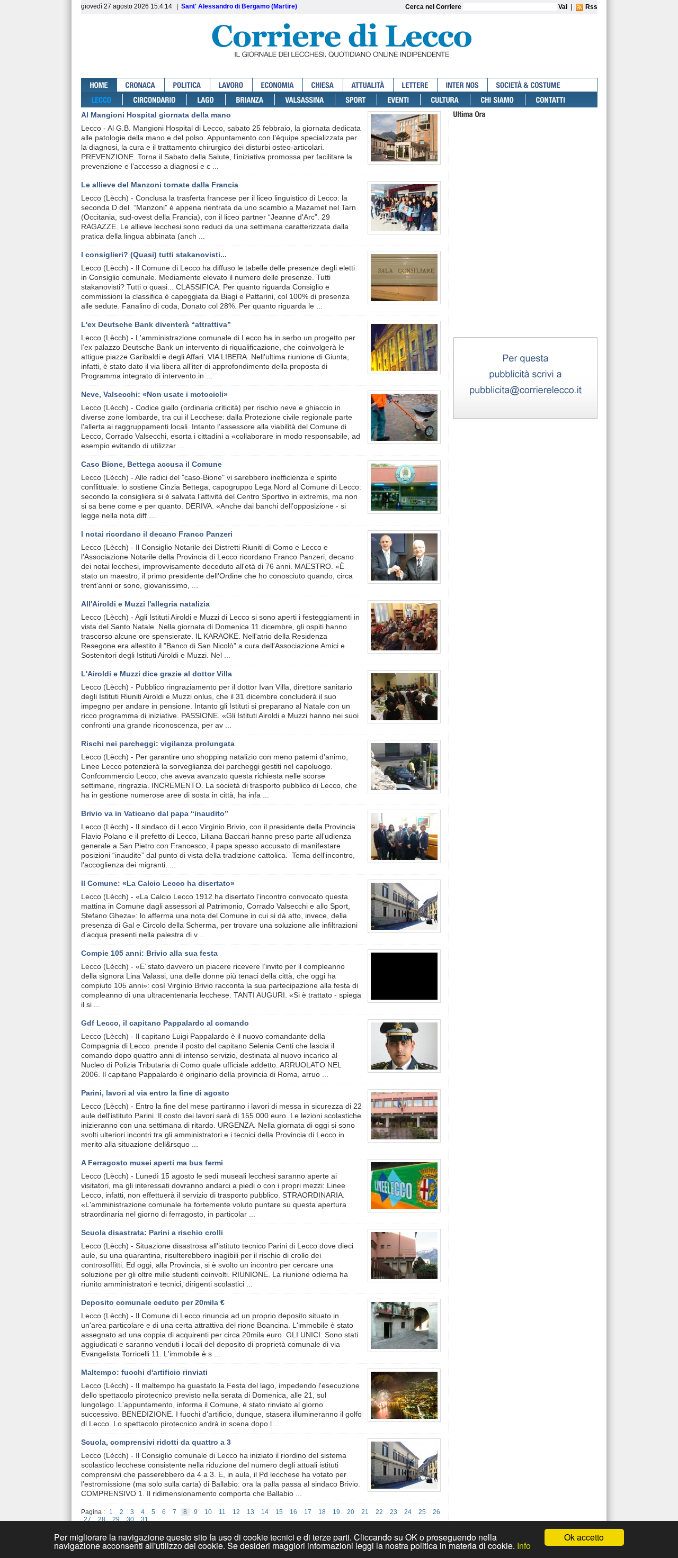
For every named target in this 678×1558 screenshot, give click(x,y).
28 (101, 1519)
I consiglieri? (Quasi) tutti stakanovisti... (154, 254)
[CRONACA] (141, 85)
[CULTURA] (445, 99)
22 (379, 1512)
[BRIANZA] (250, 99)
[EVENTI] (399, 99)
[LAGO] (206, 99)
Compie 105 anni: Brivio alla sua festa (149, 953)
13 (250, 1512)
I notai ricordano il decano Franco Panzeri (157, 534)
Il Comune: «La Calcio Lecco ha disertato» (158, 883)
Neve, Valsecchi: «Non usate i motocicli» (154, 394)
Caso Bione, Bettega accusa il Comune (151, 464)
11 (222, 1512)
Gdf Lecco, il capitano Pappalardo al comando (165, 1023)
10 (208, 1512)
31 (144, 1519)
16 (293, 1512)
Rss (590, 7)
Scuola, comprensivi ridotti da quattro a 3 (156, 1442)
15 (279, 1512)
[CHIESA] (323, 85)
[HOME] (99, 85)
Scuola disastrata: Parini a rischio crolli (152, 1232)
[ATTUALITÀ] (368, 85)
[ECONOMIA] (278, 85)
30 (130, 1519)
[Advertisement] (525, 269)
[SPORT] (356, 99)
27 (87, 1519)
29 (116, 1519)
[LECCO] (102, 99)
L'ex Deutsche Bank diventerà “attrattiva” (156, 324)
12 (236, 1512)
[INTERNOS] (463, 85)
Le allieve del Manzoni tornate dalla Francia (159, 184)
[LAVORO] (231, 85)
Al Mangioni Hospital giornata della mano (156, 115)
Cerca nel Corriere (434, 7)
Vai (562, 7)
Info (524, 1545)
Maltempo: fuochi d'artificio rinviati (144, 1372)
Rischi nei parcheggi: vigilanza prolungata (158, 743)
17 (307, 1512)
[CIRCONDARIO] (155, 99)
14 (265, 1512)
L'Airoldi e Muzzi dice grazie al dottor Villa (156, 673)
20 (350, 1512)
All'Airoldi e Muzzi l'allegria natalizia (145, 604)
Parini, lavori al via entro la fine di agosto (155, 1093)
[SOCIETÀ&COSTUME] (528, 85)
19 (336, 1512)
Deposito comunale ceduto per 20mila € (153, 1302)
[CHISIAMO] (497, 99)
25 (422, 1512)
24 (408, 1512)
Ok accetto (584, 1537)
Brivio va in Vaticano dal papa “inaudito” (154, 813)
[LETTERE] (416, 85)
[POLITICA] (187, 85)
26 (436, 1512)
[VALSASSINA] (305, 99)
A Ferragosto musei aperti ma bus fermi (152, 1162)
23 (393, 1512)
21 (365, 1512)
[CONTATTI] (550, 99)
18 (322, 1512)
